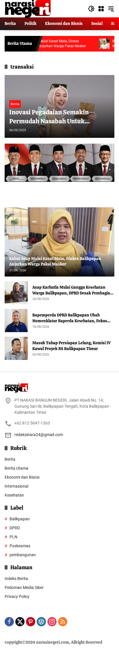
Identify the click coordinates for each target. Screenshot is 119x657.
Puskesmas (20, 545)
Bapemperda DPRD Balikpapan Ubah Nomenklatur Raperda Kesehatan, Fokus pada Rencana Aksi (69, 318)
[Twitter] (20, 621)
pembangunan (23, 554)
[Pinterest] (30, 621)
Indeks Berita (16, 578)
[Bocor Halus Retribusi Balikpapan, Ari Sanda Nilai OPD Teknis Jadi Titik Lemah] (92, 44)
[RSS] (62, 621)
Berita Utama (16, 468)
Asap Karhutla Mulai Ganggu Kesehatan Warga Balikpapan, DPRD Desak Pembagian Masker (72, 290)
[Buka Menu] (101, 8)
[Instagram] (52, 621)
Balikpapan (20, 519)
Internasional (16, 486)
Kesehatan (14, 495)
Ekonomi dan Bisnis (22, 477)
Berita (15, 104)
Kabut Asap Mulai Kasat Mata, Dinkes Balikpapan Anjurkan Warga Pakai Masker (41, 43)
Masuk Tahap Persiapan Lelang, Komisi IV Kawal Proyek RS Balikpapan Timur (71, 345)
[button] (91, 8)
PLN (13, 537)
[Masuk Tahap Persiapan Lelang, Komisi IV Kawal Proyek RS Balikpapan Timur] (16, 348)
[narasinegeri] (28, 8)
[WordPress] (41, 621)
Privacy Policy (17, 596)
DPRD (15, 528)
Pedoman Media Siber (24, 587)
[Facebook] (9, 621)
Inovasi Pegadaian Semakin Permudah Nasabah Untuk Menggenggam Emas (49, 117)
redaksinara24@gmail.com (38, 434)
